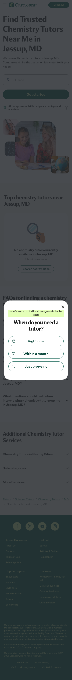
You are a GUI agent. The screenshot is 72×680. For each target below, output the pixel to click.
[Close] (63, 307)
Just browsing (36, 366)
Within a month (36, 354)
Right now (36, 341)
